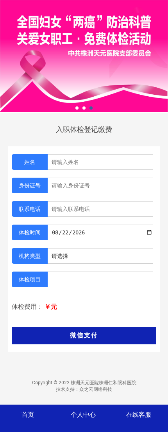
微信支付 (84, 335)
